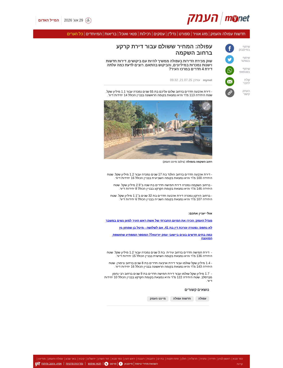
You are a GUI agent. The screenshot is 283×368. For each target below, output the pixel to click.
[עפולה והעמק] (218, 18)
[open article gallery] (158, 129)
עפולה (202, 298)
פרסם (113, 363)
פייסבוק (128, 363)
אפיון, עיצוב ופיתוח (51, 363)
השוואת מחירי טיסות (146, 363)
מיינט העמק (158, 298)
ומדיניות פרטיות (74, 363)
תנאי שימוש (94, 363)
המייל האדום (48, 20)
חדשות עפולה (182, 298)
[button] (66, 249)
